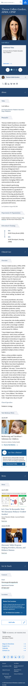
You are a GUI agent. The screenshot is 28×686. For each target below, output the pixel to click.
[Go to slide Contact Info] (14, 70)
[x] (23, 657)
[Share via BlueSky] (11, 84)
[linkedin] (15, 657)
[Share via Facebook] (6, 84)
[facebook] (8, 657)
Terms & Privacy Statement (17, 670)
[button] (8, 48)
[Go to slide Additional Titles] (11, 70)
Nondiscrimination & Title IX (18, 666)
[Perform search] (21, 2)
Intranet (4, 663)
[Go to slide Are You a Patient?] (8, 70)
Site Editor (16, 663)
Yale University (5, 674)
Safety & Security (6, 670)
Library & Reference (18, 674)
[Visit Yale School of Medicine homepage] (14, 633)
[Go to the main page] (8, 2)
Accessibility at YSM (6, 666)
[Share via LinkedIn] (8, 84)
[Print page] (17, 84)
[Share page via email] (14, 84)
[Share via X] (3, 84)
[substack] (19, 657)
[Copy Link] (25, 92)
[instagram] (11, 657)
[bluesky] (4, 657)
